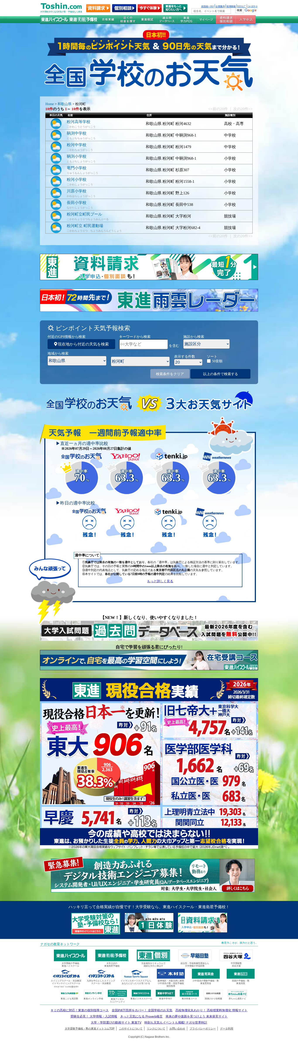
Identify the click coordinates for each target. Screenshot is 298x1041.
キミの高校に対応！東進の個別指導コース (80, 1010)
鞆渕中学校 (76, 133)
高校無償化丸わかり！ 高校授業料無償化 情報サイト (211, 1010)
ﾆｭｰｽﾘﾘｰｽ (252, 6)
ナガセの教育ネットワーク (60, 944)
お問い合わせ (177, 1028)
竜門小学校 (76, 168)
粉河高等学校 (78, 122)
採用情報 (231, 6)
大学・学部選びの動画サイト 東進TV (116, 1022)
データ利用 (226, 1028)
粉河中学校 (76, 145)
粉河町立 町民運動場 (85, 226)
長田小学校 (76, 202)
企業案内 (220, 6)
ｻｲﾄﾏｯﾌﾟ (241, 6)
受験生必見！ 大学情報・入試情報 (93, 1016)
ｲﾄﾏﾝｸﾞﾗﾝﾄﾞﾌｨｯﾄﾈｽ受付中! (66, 987)
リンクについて (156, 1028)
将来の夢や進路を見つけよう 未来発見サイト (197, 1016)
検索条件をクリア (170, 374)
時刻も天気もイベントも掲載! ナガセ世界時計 (175, 1022)
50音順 (217, 361)
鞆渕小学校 (76, 156)
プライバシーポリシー (203, 1028)
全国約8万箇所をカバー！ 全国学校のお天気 (142, 1010)
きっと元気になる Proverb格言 (141, 1016)
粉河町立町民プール (84, 214)
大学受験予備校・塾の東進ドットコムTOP (90, 1028)
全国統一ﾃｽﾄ (207, 6)
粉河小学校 (76, 179)
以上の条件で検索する (220, 374)
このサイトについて (130, 1028)
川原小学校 (76, 191)
